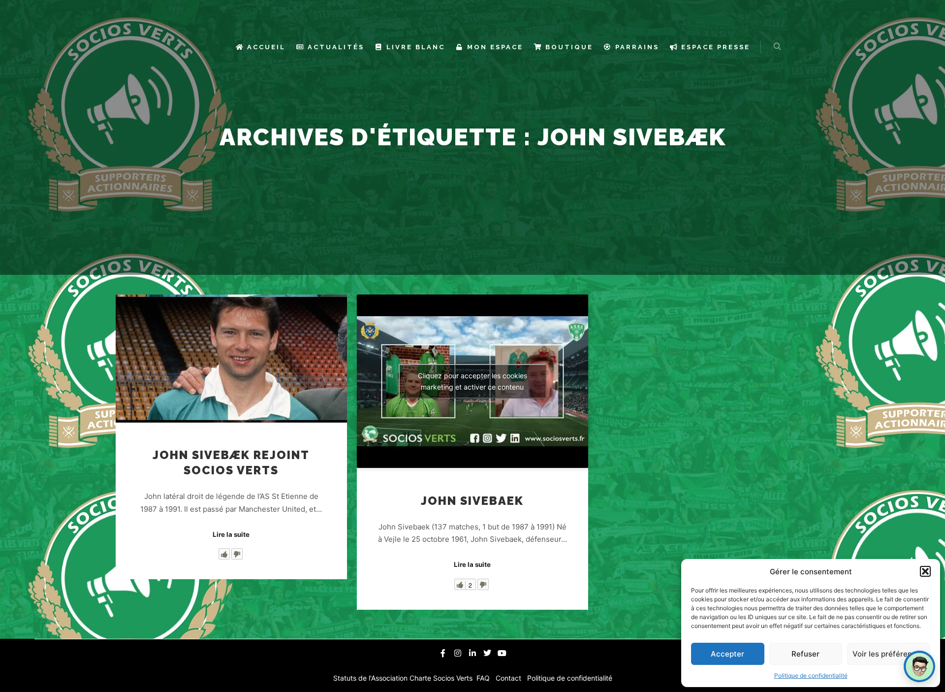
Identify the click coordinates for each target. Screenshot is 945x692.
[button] (925, 571)
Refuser (805, 654)
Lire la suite (231, 534)
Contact (509, 678)
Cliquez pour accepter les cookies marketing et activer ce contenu (472, 381)
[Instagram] (457, 653)
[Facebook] (443, 653)
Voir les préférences (888, 654)
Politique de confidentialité (811, 675)
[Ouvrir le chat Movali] (919, 666)
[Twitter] (487, 653)
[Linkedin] (472, 653)
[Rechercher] (777, 46)
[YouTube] (502, 653)
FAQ (484, 678)
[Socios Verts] (188, 47)
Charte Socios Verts (442, 678)
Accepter (727, 654)
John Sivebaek (472, 501)
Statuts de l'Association (371, 678)
